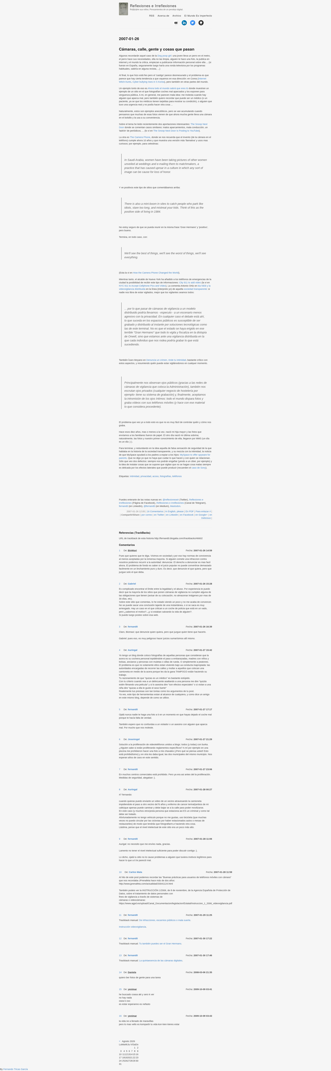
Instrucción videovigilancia (132, 927)
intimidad (134, 476)
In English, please (174, 511)
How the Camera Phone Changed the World (156, 272)
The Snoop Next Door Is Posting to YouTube (176, 130)
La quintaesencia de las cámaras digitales (160, 960)
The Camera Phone (140, 137)
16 (120, 1016)
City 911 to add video (190, 282)
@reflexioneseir (171, 499)
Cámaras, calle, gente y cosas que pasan (156, 49)
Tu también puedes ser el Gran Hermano (160, 943)
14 (120, 972)
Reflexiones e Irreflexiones (153, 5)
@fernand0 (149, 506)
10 (120, 872)
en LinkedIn (172, 515)
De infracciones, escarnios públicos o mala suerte (164, 920)
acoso (155, 476)
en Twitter (159, 515)
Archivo (176, 15)
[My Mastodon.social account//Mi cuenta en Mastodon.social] (209, 24)
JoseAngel (134, 739)
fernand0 (123, 506)
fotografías (165, 476)
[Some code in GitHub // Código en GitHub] (201, 24)
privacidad (146, 476)
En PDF (190, 511)
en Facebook (186, 515)
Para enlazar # (203, 511)
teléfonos (177, 476)
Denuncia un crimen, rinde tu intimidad (166, 360)
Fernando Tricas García (15, 1069)
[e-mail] (175, 24)
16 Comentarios (155, 511)
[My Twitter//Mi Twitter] (192, 24)
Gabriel (132, 583)
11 (120, 915)
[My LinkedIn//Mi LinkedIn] (184, 24)
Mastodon (175, 506)
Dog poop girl (164, 55)
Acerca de (163, 15)
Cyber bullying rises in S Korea (148, 82)
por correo (146, 515)
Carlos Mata (135, 872)
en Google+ (201, 515)
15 (120, 989)
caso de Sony (199, 467)
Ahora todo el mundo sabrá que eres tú (168, 88)
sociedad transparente (195, 289)
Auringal (132, 650)
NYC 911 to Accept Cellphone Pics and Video (142, 285)
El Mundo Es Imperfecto (198, 15)
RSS (151, 15)
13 (120, 955)
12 (120, 938)
